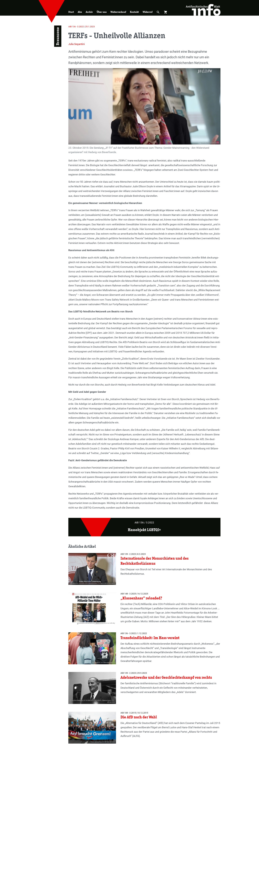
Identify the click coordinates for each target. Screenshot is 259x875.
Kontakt (134, 12)
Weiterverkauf (118, 12)
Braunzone (57, 36)
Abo (80, 12)
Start (71, 12)
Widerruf (147, 12)
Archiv (89, 12)
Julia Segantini (76, 44)
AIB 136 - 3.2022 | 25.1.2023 (81, 26)
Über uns (102, 12)
